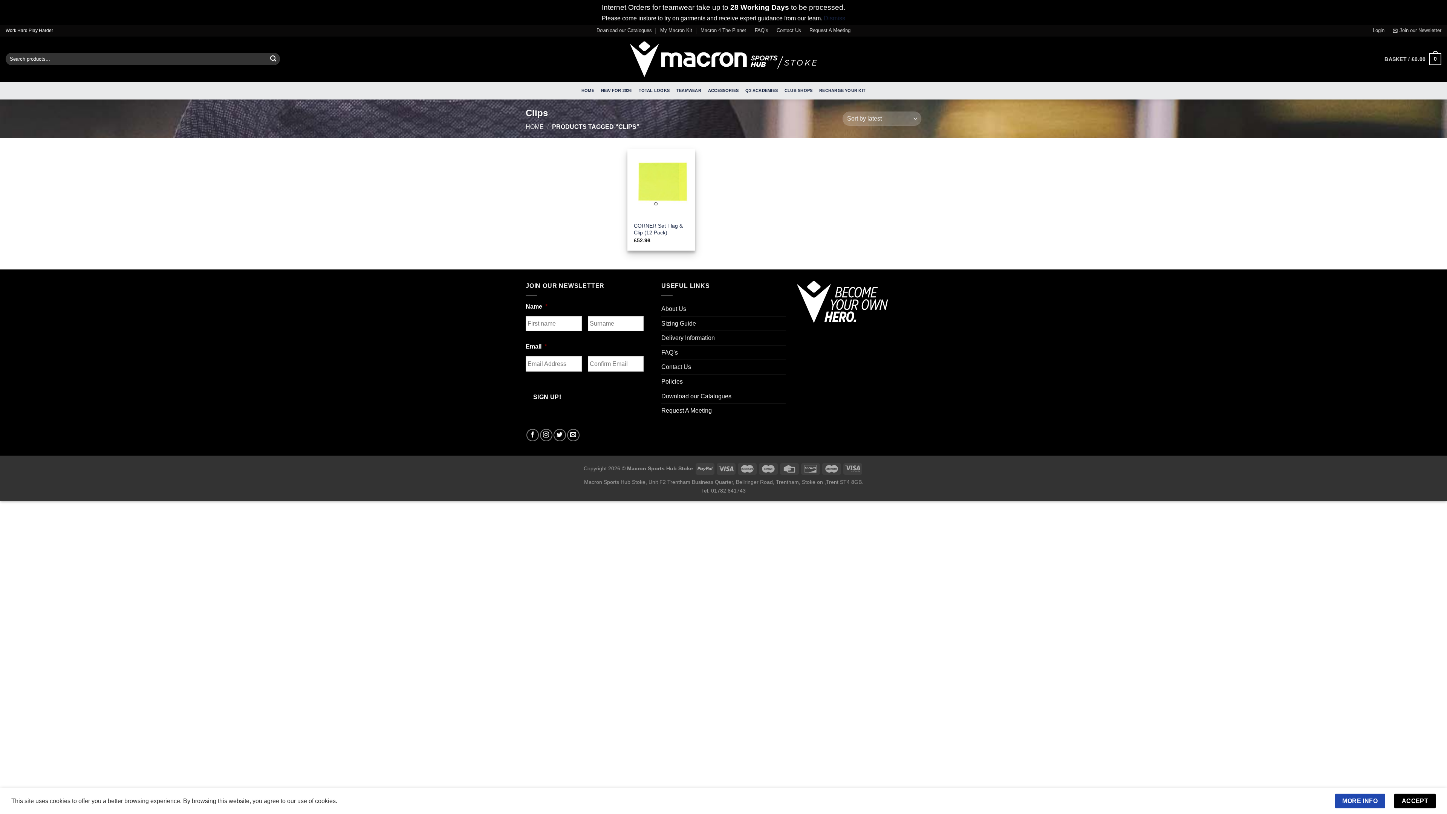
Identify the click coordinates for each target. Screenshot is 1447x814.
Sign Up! (640, 482)
